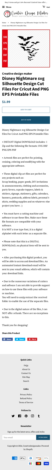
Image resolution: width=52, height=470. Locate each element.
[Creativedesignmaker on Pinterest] (26, 416)
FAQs (26, 365)
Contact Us (26, 373)
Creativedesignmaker (32, 445)
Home (4, 23)
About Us (26, 369)
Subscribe (43, 437)
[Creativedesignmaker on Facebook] (19, 416)
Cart (48, 7)
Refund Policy (26, 398)
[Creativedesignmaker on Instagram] (32, 416)
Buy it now (26, 120)
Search (26, 381)
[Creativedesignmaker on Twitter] (13, 416)
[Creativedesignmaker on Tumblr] (38, 416)
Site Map (26, 377)
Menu (8, 7)
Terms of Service (26, 402)
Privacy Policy (26, 394)
